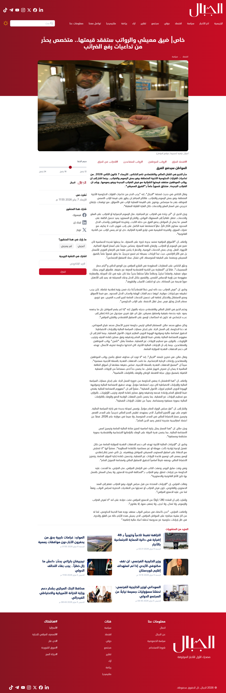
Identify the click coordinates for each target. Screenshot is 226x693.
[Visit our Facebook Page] (35, 10)
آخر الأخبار (204, 23)
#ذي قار (53, 641)
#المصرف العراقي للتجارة (44, 634)
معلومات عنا (76, 23)
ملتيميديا (111, 23)
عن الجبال (160, 634)
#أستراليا (53, 627)
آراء (134, 23)
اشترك (63, 271)
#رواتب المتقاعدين (133, 161)
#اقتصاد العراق (179, 161)
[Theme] (5, 23)
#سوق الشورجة (49, 647)
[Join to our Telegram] (11, 10)
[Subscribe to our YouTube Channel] (17, 10)
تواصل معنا (95, 23)
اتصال (162, 627)
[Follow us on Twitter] (29, 10)
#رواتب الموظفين (157, 161)
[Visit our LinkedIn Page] (41, 10)
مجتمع (155, 23)
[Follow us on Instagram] (23, 10)
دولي (167, 23)
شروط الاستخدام (157, 647)
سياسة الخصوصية (156, 641)
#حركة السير (51, 654)
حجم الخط (82, 161)
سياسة (190, 23)
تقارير (143, 23)
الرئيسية (218, 23)
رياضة (124, 23)
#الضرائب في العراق (107, 161)
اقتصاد (178, 23)
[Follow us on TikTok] (5, 10)
